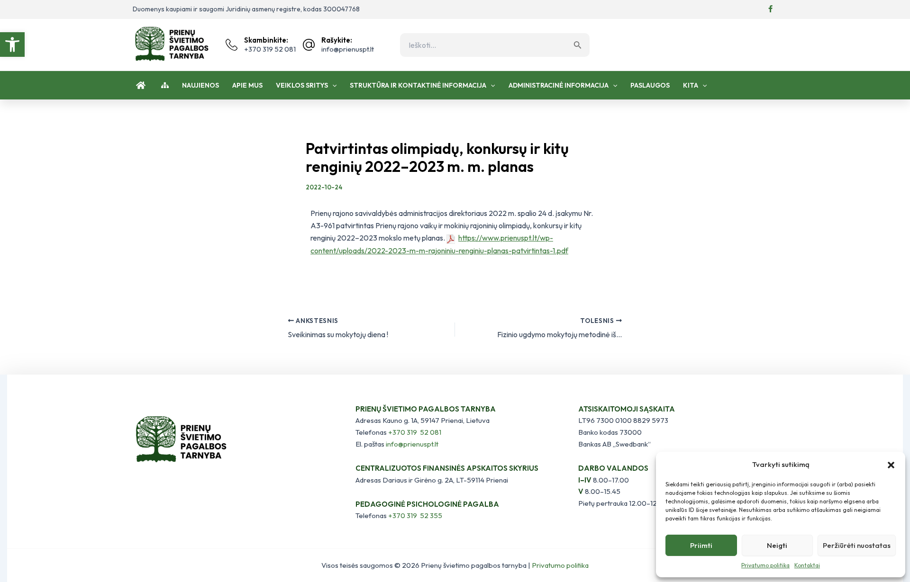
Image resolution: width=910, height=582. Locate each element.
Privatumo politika (765, 565)
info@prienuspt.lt (412, 443)
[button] (12, 44)
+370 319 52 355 (415, 515)
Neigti (777, 545)
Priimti (701, 545)
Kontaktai (807, 565)
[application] (332, 85)
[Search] (580, 45)
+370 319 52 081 (414, 432)
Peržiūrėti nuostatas (857, 545)
